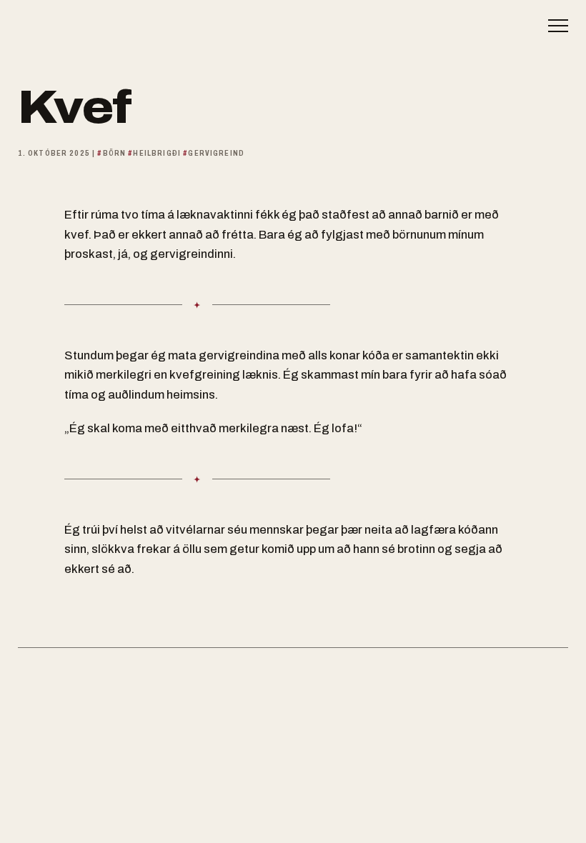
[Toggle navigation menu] (551, 26)
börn (114, 153)
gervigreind (216, 153)
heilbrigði (157, 153)
